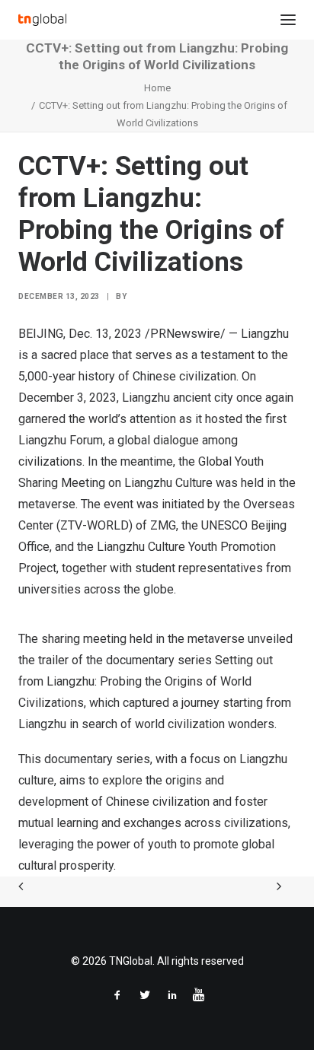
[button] (288, 20)
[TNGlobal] (42, 20)
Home (157, 88)
